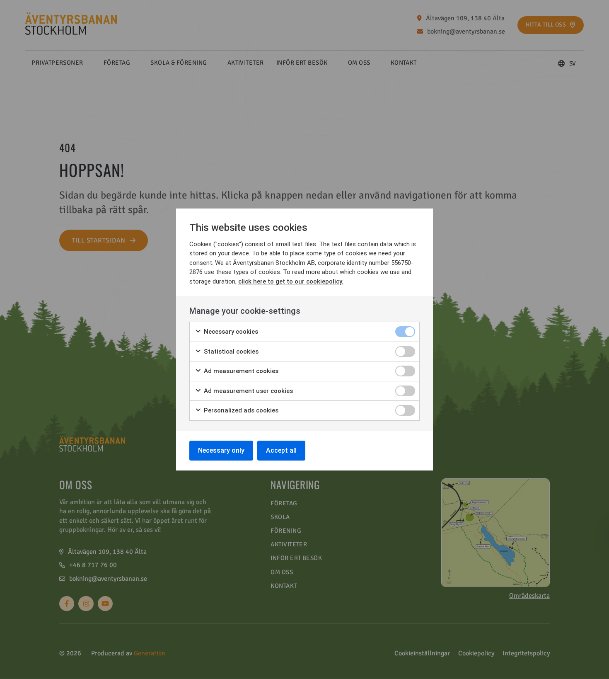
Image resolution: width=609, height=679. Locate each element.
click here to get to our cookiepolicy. (290, 281)
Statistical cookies (230, 351)
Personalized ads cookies (240, 410)
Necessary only (221, 450)
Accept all (281, 450)
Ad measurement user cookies (247, 391)
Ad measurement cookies (240, 371)
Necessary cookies (230, 331)
